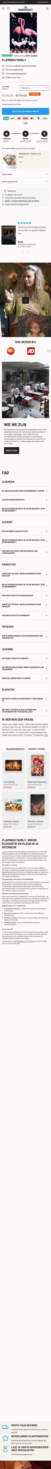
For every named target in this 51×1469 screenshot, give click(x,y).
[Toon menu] (3, 8)
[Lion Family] (13, 765)
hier (46, 735)
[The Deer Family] (37, 805)
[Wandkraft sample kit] (9, 159)
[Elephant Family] (13, 805)
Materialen (7, 174)
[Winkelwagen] (47, 8)
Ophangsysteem (10, 181)
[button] (23, 252)
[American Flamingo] (37, 765)
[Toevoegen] (21, 162)
